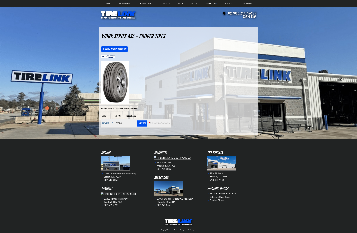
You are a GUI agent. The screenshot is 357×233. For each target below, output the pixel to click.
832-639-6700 (111, 205)
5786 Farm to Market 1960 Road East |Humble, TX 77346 (175, 200)
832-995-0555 (164, 205)
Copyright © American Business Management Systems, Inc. (178, 230)
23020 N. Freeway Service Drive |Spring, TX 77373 (120, 175)
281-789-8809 (164, 169)
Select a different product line (115, 49)
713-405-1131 (217, 180)
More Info (142, 123)
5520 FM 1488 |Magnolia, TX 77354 (167, 164)
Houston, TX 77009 (218, 177)
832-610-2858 (111, 180)
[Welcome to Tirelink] (118, 14)
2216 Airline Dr (217, 173)
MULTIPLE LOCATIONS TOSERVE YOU (241, 15)
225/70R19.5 (107, 123)
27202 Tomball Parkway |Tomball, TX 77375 (116, 200)
